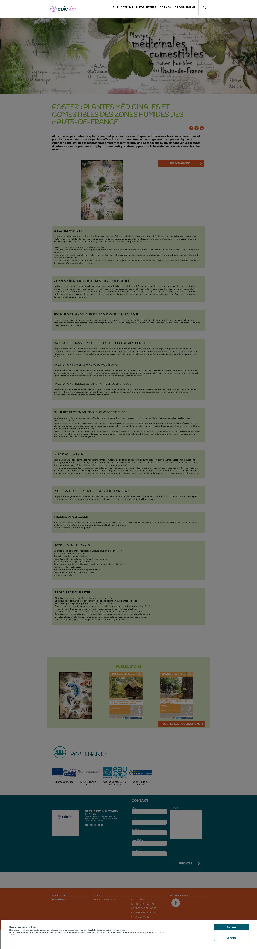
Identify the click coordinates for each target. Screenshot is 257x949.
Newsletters (146, 7)
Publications (123, 7)
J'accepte (232, 927)
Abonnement (185, 7)
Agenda (166, 7)
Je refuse (231, 938)
